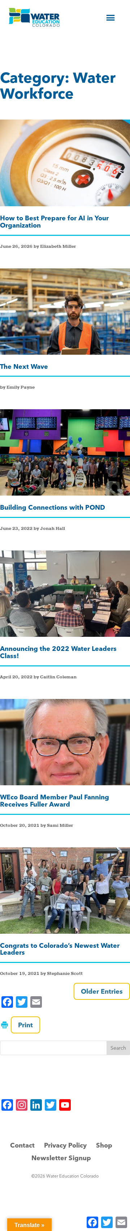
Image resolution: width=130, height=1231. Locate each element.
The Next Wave (24, 366)
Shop (104, 1145)
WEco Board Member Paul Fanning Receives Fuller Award (54, 800)
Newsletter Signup (61, 1158)
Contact (22, 1145)
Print (25, 1025)
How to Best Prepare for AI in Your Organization (54, 221)
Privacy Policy (65, 1145)
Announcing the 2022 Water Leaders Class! (58, 652)
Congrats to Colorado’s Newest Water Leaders (60, 949)
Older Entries (102, 991)
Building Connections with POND (52, 507)
